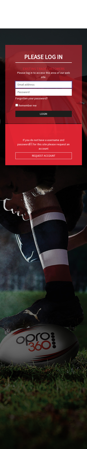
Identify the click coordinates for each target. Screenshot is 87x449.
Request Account (43, 155)
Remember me (28, 105)
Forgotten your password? (31, 98)
